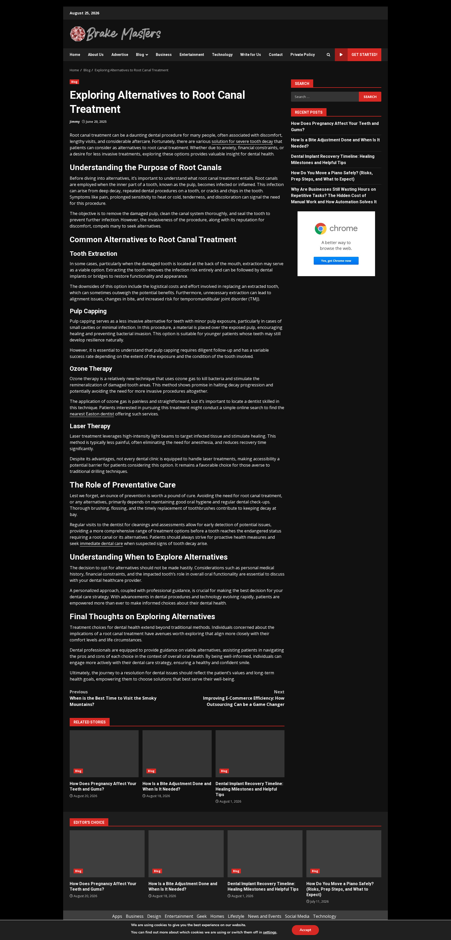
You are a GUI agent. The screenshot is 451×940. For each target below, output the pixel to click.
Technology (222, 55)
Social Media (297, 916)
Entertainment (192, 55)
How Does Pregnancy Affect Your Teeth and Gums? (104, 753)
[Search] (328, 55)
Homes (217, 916)
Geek (202, 916)
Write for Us (250, 55)
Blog (140, 55)
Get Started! (364, 55)
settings (269, 932)
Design (154, 916)
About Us (96, 55)
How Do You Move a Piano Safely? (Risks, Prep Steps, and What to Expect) (343, 853)
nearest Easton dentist (92, 414)
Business (164, 55)
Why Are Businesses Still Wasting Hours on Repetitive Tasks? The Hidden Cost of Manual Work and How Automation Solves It (334, 195)
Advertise (119, 55)
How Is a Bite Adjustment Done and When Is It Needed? (177, 753)
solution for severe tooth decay (242, 141)
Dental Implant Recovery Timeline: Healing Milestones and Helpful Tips (250, 753)
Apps (117, 916)
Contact (276, 55)
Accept (305, 929)
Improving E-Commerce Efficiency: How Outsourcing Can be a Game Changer (243, 698)
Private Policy (302, 55)
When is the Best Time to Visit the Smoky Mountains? (113, 698)
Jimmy (75, 121)
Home (75, 55)
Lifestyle (236, 916)
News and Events (264, 916)
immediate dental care (101, 543)
